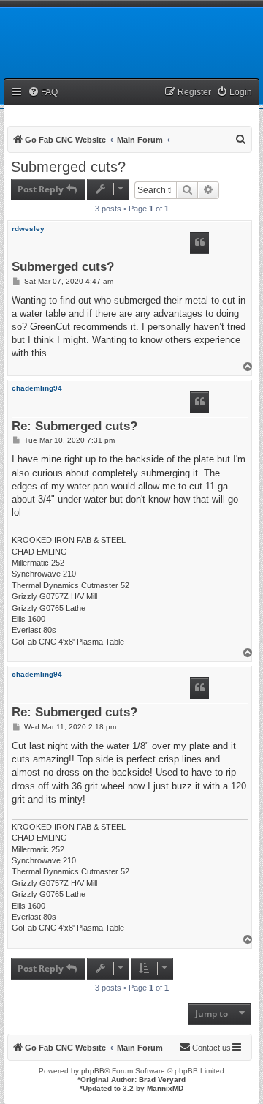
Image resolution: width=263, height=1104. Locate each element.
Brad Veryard (162, 1079)
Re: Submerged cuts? (74, 426)
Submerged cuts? (68, 166)
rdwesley (28, 229)
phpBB (92, 1071)
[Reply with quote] (199, 243)
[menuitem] (43, 92)
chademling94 (37, 388)
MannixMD (165, 1088)
